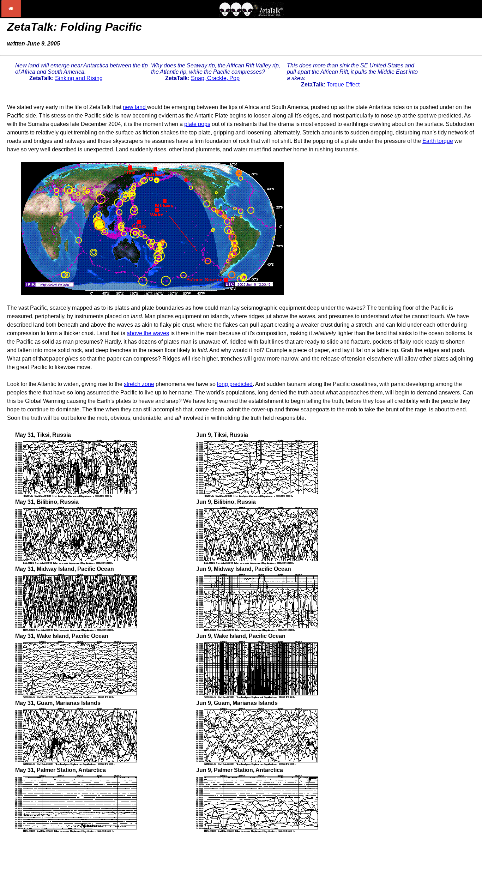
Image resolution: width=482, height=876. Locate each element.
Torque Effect (343, 84)
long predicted (235, 384)
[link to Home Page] (11, 15)
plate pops (197, 124)
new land (134, 107)
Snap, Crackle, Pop (215, 78)
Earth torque (437, 141)
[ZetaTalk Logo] (251, 15)
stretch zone (139, 384)
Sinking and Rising (79, 78)
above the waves (148, 333)
